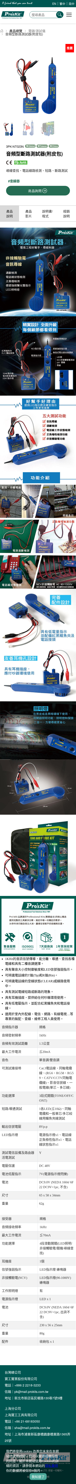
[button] (71, 79)
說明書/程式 (47, 213)
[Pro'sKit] (12, 21)
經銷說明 (66, 213)
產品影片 (28, 213)
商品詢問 (35, 190)
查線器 (15, 181)
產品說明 (9, 213)
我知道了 (38, 1477)
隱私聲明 (51, 1466)
